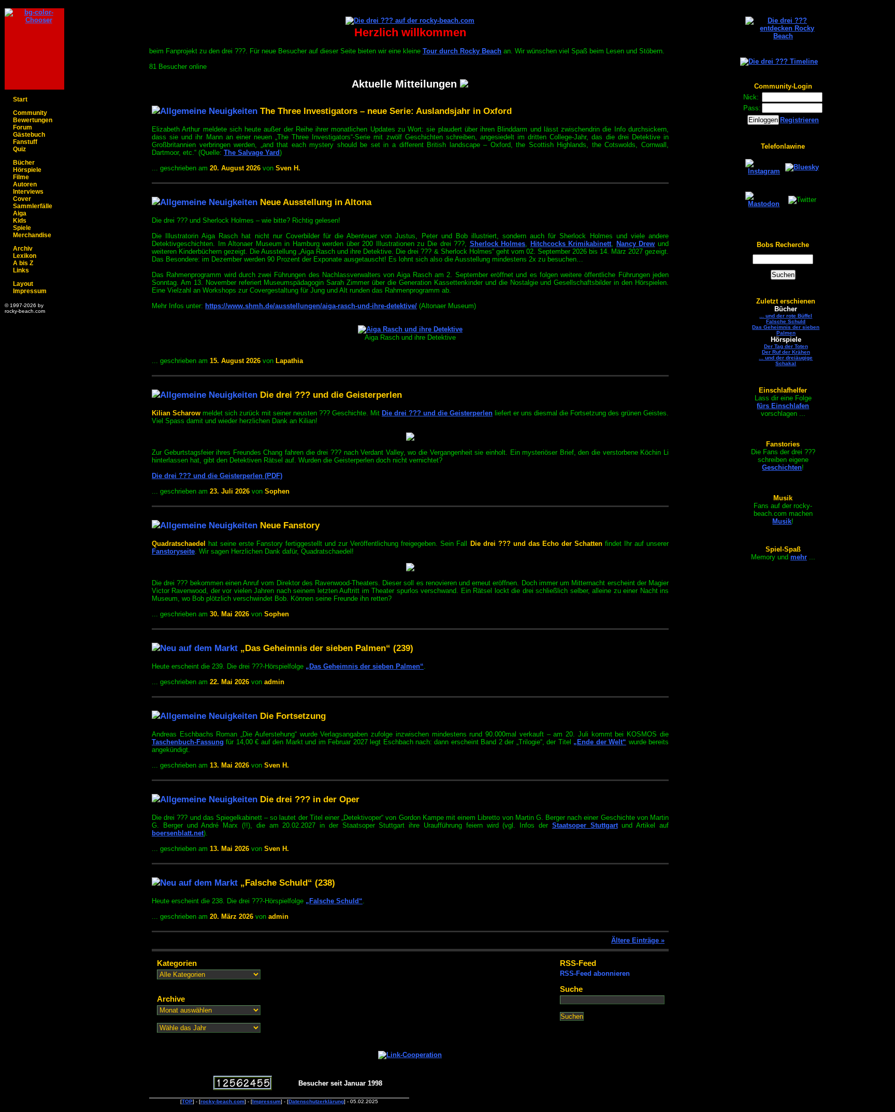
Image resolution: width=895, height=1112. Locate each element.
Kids (19, 220)
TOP (187, 1101)
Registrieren (799, 120)
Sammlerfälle (32, 206)
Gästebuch (29, 134)
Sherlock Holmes (498, 244)
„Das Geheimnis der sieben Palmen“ (365, 666)
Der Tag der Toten (786, 346)
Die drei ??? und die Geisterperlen (437, 413)
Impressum (30, 291)
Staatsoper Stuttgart (585, 825)
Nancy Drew (635, 244)
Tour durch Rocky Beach (462, 51)
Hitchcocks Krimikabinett (571, 244)
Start (20, 99)
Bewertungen (32, 120)
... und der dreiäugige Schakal (786, 360)
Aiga (19, 213)
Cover (22, 199)
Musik (781, 521)
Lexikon (24, 255)
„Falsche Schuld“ (334, 901)
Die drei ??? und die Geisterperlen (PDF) (217, 476)
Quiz (19, 149)
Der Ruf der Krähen (786, 352)
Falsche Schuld (785, 321)
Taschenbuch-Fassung (188, 742)
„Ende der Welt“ (599, 742)
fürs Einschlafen (783, 406)
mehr (798, 557)
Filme (21, 177)
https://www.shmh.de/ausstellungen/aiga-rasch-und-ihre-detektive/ (311, 306)
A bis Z (23, 263)
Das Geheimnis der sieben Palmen (785, 330)
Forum (22, 127)
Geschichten (782, 467)
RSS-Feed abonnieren (595, 973)
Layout (23, 283)
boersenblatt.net (178, 833)
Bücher (24, 162)
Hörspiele (27, 170)
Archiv (23, 248)
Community (30, 113)
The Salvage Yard (252, 152)
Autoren (25, 184)
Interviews (28, 191)
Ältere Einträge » (638, 940)
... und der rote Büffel (785, 316)
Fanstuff (25, 142)
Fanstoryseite (173, 551)
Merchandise (32, 235)
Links (21, 270)
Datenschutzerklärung (316, 1101)
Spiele (22, 228)
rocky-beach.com (222, 1101)
